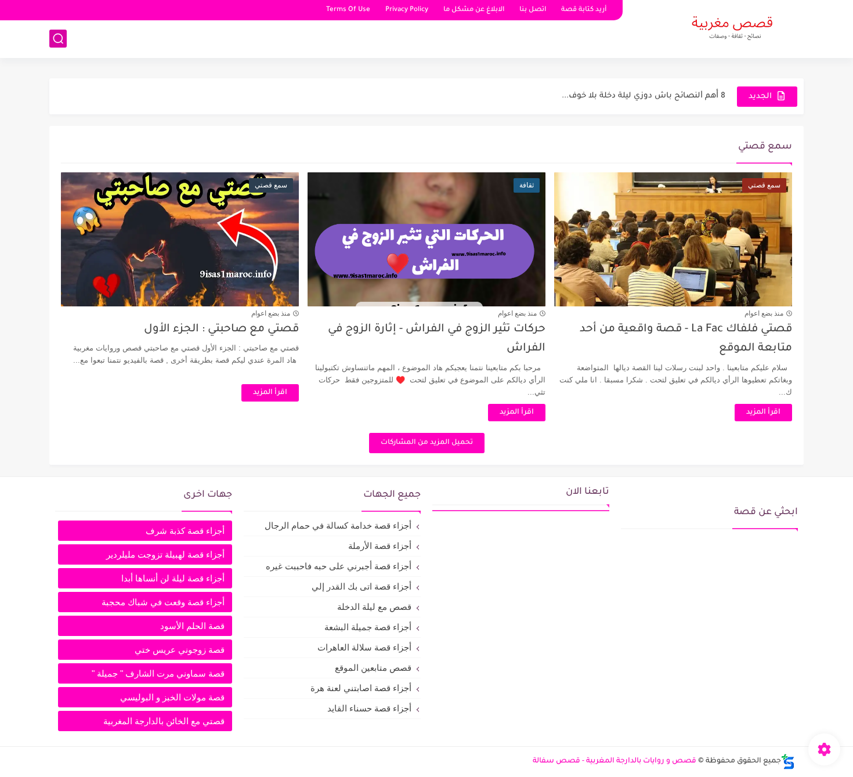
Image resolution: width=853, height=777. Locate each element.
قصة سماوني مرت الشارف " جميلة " (158, 673)
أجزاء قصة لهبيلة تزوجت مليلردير (165, 554)
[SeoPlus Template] (788, 761)
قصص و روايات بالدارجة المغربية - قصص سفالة (614, 761)
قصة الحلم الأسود (192, 626)
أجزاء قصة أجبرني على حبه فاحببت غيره (338, 566)
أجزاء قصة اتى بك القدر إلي (361, 586)
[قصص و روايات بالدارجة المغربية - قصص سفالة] (731, 28)
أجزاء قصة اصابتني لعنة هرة (360, 688)
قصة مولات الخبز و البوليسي (172, 697)
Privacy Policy (406, 10)
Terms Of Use (348, 10)
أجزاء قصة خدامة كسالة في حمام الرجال (338, 525)
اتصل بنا (532, 10)
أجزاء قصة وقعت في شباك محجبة (163, 602)
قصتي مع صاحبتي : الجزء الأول (221, 329)
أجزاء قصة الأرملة (379, 546)
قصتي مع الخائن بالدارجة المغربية (164, 721)
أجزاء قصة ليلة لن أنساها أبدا (173, 578)
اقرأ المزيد (763, 413)
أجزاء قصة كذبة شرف (185, 531)
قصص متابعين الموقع (373, 668)
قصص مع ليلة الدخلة (374, 607)
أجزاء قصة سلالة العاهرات (364, 647)
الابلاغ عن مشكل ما (473, 10)
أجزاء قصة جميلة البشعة (367, 627)
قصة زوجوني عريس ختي (180, 650)
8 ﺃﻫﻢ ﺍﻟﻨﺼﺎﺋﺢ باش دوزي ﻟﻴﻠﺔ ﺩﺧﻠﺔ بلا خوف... (643, 96)
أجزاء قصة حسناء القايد (369, 708)
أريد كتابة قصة (583, 10)
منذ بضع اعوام (763, 313)
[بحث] (58, 39)
